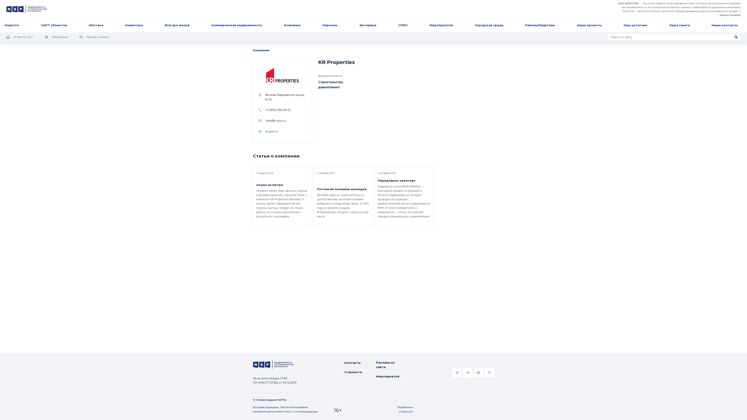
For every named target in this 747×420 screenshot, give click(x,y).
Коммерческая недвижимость (236, 25)
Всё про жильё (177, 25)
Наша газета (679, 25)
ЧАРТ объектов (54, 25)
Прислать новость (98, 37)
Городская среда (489, 25)
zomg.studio (406, 411)
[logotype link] (26, 9)
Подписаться (60, 37)
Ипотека (96, 25)
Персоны (330, 25)
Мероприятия (441, 25)
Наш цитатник (635, 25)
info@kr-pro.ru (276, 120)
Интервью (368, 25)
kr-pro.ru (272, 131)
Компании (292, 25)
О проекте (353, 372)
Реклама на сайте (385, 365)
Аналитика (134, 25)
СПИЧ (403, 25)
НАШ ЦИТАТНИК (628, 3)
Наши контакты (725, 25)
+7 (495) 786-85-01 (278, 110)
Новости (12, 25)
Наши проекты (589, 25)
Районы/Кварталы (540, 25)
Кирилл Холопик (730, 15)
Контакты (352, 363)
